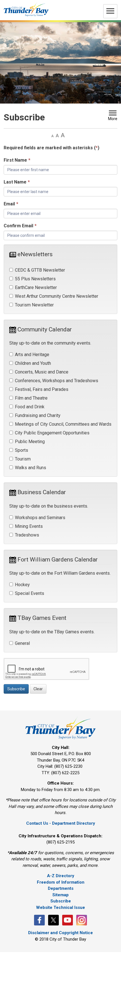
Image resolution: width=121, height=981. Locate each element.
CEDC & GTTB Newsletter (40, 270)
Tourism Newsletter (34, 305)
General (22, 643)
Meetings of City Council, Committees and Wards (63, 424)
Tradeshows (27, 535)
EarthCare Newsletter (36, 287)
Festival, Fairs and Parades (41, 389)
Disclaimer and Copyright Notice (60, 932)
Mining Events (29, 526)
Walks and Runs (30, 467)
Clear (38, 689)
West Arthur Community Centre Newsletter (56, 296)
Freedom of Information (60, 882)
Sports (21, 450)
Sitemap (60, 894)
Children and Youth (33, 363)
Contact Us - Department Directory (60, 823)
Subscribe (16, 689)
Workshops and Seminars (40, 517)
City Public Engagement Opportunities (52, 433)
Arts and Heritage (32, 354)
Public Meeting (30, 441)
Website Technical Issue (60, 907)
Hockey (22, 584)
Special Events (29, 593)
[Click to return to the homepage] (26, 9)
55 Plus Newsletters (35, 278)
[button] (112, 116)
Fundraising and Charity (37, 415)
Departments (60, 888)
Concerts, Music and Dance (41, 372)
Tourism (23, 459)
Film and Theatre (31, 398)
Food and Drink (29, 406)
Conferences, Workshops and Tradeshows (56, 380)
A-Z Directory (60, 875)
